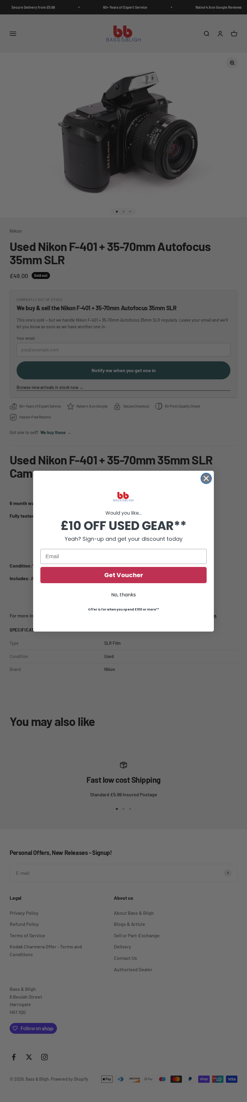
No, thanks (123, 594)
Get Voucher (123, 575)
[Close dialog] (206, 478)
